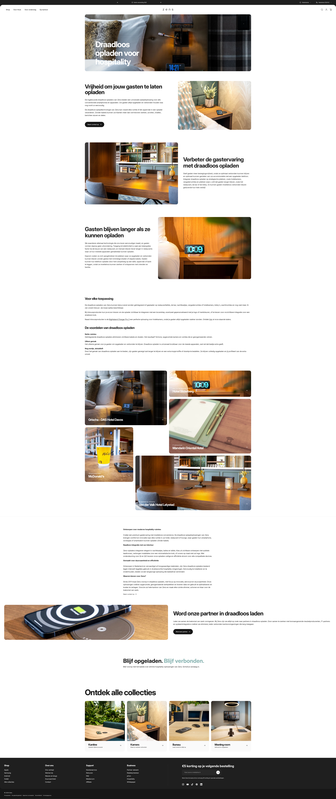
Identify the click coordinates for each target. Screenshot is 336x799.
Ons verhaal (49, 770)
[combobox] (305, 2)
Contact (48, 782)
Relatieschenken (133, 773)
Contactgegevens (47, 795)
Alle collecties (9, 782)
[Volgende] (161, 2)
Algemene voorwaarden (28, 795)
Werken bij (49, 773)
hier (210, 319)
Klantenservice (91, 770)
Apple (6, 770)
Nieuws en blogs (51, 776)
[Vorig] (118, 2)
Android (7, 776)
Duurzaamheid (50, 779)
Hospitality (131, 779)
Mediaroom (90, 779)
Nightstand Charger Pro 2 (119, 319)
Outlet (6, 779)
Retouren (89, 773)
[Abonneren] (218, 772)
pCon (129, 776)
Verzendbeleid (38, 795)
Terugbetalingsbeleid (17, 795)
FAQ (87, 776)
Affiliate (88, 782)
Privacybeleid (7, 795)
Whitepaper (131, 782)
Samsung (7, 773)
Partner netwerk (133, 770)
